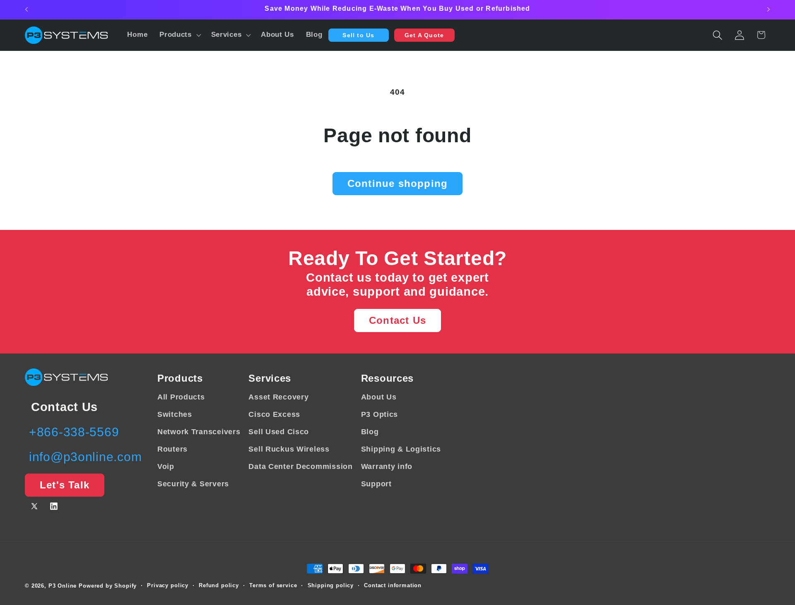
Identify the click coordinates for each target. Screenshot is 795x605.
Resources (387, 378)
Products (180, 378)
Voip (165, 466)
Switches (174, 414)
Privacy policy (167, 585)
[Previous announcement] (26, 9)
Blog (370, 432)
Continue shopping (397, 183)
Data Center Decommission (300, 466)
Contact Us (397, 320)
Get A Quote (424, 35)
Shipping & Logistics (401, 449)
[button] (179, 35)
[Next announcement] (768, 9)
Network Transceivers (198, 432)
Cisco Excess (274, 414)
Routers (172, 449)
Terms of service (273, 585)
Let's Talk (64, 484)
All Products (181, 397)
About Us (379, 397)
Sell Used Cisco (278, 432)
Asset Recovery (278, 397)
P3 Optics (379, 414)
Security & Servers (193, 484)
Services (269, 378)
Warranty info (386, 466)
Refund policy (219, 585)
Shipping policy (331, 585)
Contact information (393, 585)
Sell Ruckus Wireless (288, 449)
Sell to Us (358, 35)
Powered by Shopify (108, 586)
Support (376, 484)
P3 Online (62, 586)
